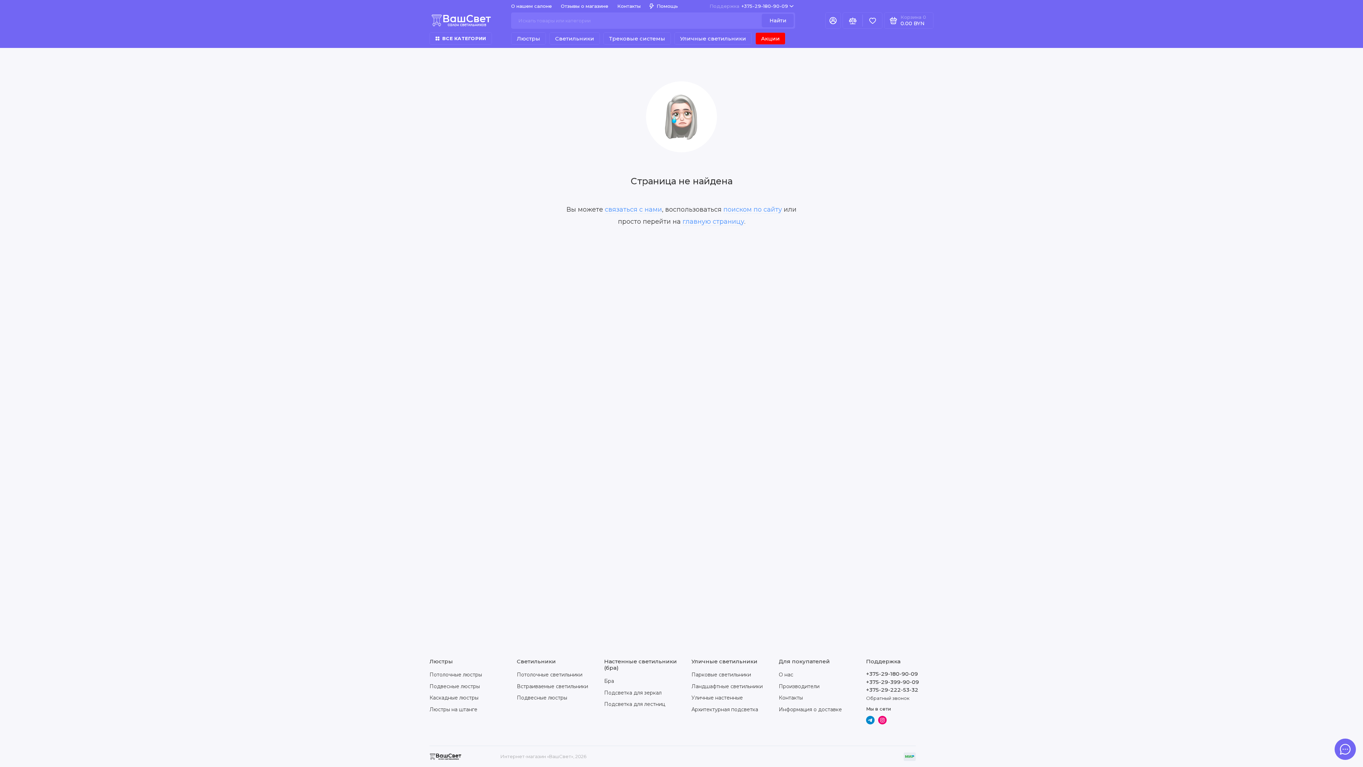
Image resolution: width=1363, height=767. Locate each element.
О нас (786, 674)
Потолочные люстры (455, 674)
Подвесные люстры (454, 686)
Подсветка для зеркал (633, 693)
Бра (609, 681)
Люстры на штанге (453, 709)
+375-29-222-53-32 (892, 689)
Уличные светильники (713, 38)
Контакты (629, 6)
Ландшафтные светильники (727, 686)
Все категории (464, 38)
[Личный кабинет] (833, 20)
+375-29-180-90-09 (749, 6)
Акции (770, 38)
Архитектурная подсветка (724, 709)
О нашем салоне (531, 6)
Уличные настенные (717, 698)
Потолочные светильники (549, 674)
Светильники (574, 38)
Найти (778, 20)
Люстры (528, 38)
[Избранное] (872, 20)
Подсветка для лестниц (634, 704)
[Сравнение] (852, 20)
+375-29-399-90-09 (892, 682)
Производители (799, 686)
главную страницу (713, 221)
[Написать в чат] (1345, 749)
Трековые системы (637, 38)
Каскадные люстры (453, 698)
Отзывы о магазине (584, 6)
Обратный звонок (887, 698)
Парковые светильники (721, 674)
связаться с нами (633, 209)
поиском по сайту (752, 209)
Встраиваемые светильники (552, 686)
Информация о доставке (810, 709)
